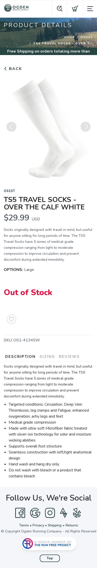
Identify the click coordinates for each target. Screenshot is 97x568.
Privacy (38, 525)
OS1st (87, 37)
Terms (24, 525)
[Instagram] (50, 512)
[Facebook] (20, 512)
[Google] (35, 512)
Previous (11, 127)
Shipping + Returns (63, 525)
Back (14, 68)
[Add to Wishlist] (11, 319)
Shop (69, 37)
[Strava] (63, 512)
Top (50, 558)
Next (86, 127)
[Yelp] (77, 512)
